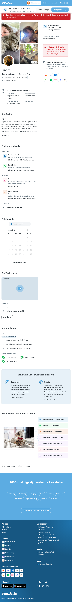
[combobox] (20, 224)
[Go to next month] (31, 230)
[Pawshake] (7, 3)
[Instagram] (48, 586)
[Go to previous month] (27, 230)
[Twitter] (43, 586)
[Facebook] (38, 586)
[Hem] (2, 466)
